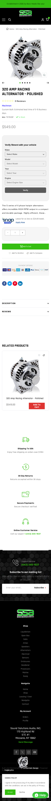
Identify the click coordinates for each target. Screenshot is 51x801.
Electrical (25, 654)
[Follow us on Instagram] (28, 752)
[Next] (48, 83)
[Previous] (3, 83)
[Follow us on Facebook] (16, 752)
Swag (25, 676)
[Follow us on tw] (22, 752)
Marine (25, 672)
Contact (25, 704)
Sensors (25, 657)
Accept (10, 792)
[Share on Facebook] (4, 283)
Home (11, 29)
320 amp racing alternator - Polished (24, 398)
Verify (25, 190)
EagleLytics (9, 770)
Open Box (25, 635)
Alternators (25, 650)
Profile (25, 720)
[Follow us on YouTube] (34, 752)
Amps (25, 643)
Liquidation (25, 631)
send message (25, 742)
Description (9, 303)
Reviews (6, 311)
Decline (22, 792)
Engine (8, 178)
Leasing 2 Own (25, 696)
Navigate (26, 700)
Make (7, 150)
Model (7, 159)
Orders (25, 717)
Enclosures (25, 661)
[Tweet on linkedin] (20, 283)
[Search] (9, 19)
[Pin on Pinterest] (15, 283)
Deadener (25, 665)
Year (7, 169)
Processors (25, 668)
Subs (25, 639)
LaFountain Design (30, 768)
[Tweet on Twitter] (9, 283)
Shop (25, 692)
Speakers (25, 646)
